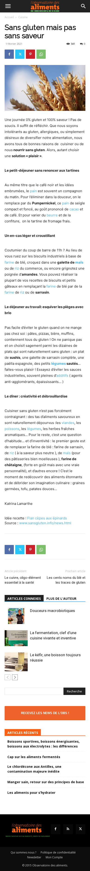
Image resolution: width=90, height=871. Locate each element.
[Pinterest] (30, 54)
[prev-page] (7, 677)
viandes (68, 423)
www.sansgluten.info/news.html (45, 523)
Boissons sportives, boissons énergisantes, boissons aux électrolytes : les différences (43, 743)
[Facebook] (9, 54)
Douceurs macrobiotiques (52, 610)
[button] (7, 6)
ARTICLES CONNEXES (24, 598)
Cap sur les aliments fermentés (33, 757)
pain (33, 191)
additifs (62, 375)
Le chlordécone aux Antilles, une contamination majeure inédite (34, 769)
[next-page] (15, 677)
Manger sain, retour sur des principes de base (45, 782)
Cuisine (23, 17)
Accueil (9, 17)
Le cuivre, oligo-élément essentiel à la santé (23, 580)
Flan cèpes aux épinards (47, 518)
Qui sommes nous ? (23, 852)
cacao (74, 209)
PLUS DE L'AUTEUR (61, 598)
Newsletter (34, 857)
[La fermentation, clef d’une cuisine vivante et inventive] (16, 638)
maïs (79, 262)
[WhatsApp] (41, 54)
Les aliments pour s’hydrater (31, 792)
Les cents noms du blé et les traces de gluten (66, 580)
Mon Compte (54, 857)
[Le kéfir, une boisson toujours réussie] (16, 661)
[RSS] (68, 829)
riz (17, 268)
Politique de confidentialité (58, 852)
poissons (12, 429)
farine (9, 262)
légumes (58, 363)
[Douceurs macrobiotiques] (16, 616)
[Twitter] (19, 54)
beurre (52, 215)
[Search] (83, 6)
